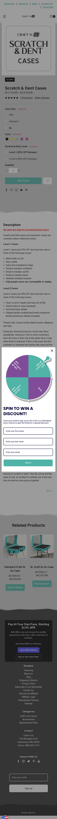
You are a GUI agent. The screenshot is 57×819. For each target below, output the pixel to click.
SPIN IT (28, 463)
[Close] (52, 350)
